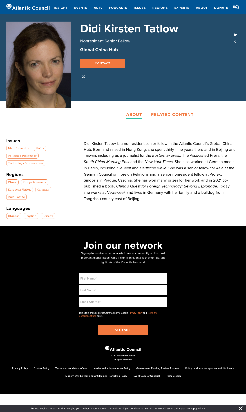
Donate (221, 7)
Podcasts (118, 7)
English (31, 216)
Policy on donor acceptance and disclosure (209, 368)
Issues (140, 7)
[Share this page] (235, 41)
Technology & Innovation (25, 163)
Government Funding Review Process (157, 368)
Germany (43, 189)
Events (80, 7)
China (12, 182)
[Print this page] (235, 34)
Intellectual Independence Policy (111, 368)
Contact (102, 63)
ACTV (98, 7)
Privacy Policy (135, 313)
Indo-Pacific (16, 197)
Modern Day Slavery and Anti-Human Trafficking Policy (96, 376)
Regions (160, 7)
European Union (19, 189)
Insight (61, 7)
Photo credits (173, 376)
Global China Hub (99, 49)
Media (40, 148)
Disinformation (18, 148)
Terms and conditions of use (71, 368)
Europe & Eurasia (34, 182)
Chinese (13, 216)
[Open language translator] (235, 7)
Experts (181, 7)
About (202, 7)
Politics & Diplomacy (22, 155)
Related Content (172, 114)
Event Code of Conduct (146, 376)
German (48, 216)
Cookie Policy (41, 368)
